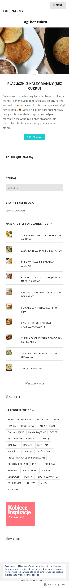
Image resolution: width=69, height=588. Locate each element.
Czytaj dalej (34, 136)
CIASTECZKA (27, 425)
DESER (53, 432)
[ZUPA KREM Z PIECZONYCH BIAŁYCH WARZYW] (34, 231)
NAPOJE (28, 451)
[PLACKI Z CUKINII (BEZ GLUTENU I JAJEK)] (34, 303)
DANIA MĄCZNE (37, 432)
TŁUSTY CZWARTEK (47, 476)
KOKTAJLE (13, 445)
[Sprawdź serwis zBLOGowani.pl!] (34, 383)
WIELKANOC (15, 483)
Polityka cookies (31, 574)
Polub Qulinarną (19, 157)
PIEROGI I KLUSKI (18, 463)
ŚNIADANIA (14, 489)
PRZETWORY (30, 470)
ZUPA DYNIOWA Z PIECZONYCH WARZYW (38, 264)
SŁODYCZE (14, 476)
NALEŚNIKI (14, 451)
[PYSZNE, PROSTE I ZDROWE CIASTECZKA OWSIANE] (34, 318)
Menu (59, 5)
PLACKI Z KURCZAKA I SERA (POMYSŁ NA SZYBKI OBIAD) (41, 279)
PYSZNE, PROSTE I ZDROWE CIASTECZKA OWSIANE (36, 324)
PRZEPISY (13, 470)
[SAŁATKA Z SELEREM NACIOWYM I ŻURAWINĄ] (34, 349)
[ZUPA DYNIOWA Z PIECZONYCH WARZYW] (34, 257)
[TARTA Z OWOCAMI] (34, 364)
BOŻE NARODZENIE (48, 419)
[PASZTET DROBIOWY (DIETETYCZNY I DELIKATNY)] (34, 288)
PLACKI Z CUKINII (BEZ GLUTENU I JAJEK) (39, 309)
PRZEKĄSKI (50, 463)
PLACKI (36, 463)
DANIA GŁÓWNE (47, 425)
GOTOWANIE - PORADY (21, 438)
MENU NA (42, 445)
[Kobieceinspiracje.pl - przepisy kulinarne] (20, 525)
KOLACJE (28, 445)
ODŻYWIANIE (44, 451)
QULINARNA (13, 11)
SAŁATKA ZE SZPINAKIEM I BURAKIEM (41, 250)
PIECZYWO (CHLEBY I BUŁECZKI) (26, 457)
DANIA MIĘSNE (16, 432)
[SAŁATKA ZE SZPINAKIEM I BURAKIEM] (34, 246)
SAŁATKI (47, 470)
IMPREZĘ (44, 438)
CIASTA (12, 425)
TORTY (28, 476)
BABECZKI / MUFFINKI (20, 419)
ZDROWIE (31, 483)
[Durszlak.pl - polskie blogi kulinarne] (13, 397)
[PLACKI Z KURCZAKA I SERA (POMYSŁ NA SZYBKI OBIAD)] (34, 273)
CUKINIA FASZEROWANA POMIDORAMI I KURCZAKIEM (42, 340)
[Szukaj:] (34, 187)
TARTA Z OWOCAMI (32, 368)
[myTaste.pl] (13, 538)
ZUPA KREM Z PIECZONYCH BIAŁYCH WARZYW (41, 237)
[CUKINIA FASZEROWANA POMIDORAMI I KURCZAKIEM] (34, 333)
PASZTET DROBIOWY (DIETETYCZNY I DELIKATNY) (41, 294)
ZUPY (44, 483)
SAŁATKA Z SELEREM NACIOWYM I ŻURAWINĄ (39, 355)
